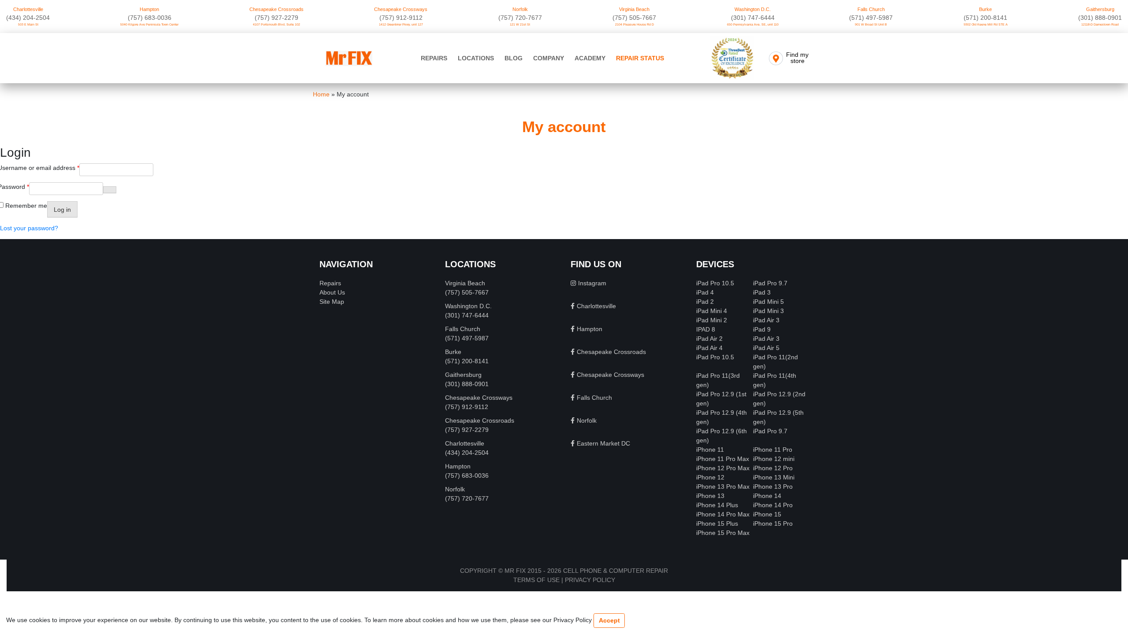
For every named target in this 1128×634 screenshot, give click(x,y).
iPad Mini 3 (768, 310)
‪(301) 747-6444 (753, 17)
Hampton (149, 9)
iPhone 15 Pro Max (723, 532)
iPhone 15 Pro (773, 523)
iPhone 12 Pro (773, 468)
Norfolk (520, 9)
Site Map (331, 301)
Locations (476, 58)
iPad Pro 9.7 (770, 283)
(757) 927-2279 (276, 17)
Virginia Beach (634, 9)
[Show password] (109, 189)
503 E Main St (28, 24)
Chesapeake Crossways (400, 9)
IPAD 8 (705, 329)
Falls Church (871, 9)
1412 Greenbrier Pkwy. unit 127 (401, 24)
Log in (62, 209)
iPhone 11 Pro (772, 449)
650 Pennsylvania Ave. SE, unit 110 (753, 24)
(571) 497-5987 (871, 17)
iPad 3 (762, 292)
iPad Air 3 (766, 320)
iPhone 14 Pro (773, 505)
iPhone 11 (710, 449)
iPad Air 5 (766, 347)
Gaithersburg (1100, 9)
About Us (332, 292)
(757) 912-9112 (401, 17)
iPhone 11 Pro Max (722, 458)
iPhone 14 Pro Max (723, 514)
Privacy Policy (590, 579)
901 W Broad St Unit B (871, 24)
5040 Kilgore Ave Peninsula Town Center (149, 24)
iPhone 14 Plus (717, 505)
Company (548, 58)
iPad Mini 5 (768, 301)
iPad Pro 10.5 (715, 283)
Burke (985, 9)
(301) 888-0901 (1100, 17)
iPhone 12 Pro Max (723, 468)
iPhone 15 (767, 514)
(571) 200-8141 (985, 17)
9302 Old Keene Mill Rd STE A (986, 24)
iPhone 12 (710, 477)
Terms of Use (536, 579)
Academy (590, 58)
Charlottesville (28, 9)
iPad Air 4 (709, 347)
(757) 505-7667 (634, 17)
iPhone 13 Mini (773, 477)
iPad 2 (705, 301)
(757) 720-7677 (520, 17)
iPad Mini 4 (711, 310)
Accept (609, 620)
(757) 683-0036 (149, 17)
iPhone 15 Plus (717, 523)
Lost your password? (29, 228)
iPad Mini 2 (711, 320)
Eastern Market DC (603, 443)
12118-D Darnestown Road (1100, 24)
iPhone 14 (767, 495)
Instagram (592, 283)
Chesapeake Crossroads (276, 9)
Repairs (434, 58)
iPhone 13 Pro (773, 486)
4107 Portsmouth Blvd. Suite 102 (276, 24)
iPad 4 (705, 292)
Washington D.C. (753, 9)
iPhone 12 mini (773, 458)
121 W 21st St (520, 24)
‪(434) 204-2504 (28, 17)
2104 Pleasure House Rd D (634, 24)
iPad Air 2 (709, 338)
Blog (514, 58)
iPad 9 (762, 329)
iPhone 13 (710, 495)
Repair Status (640, 58)
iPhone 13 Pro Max (723, 486)
